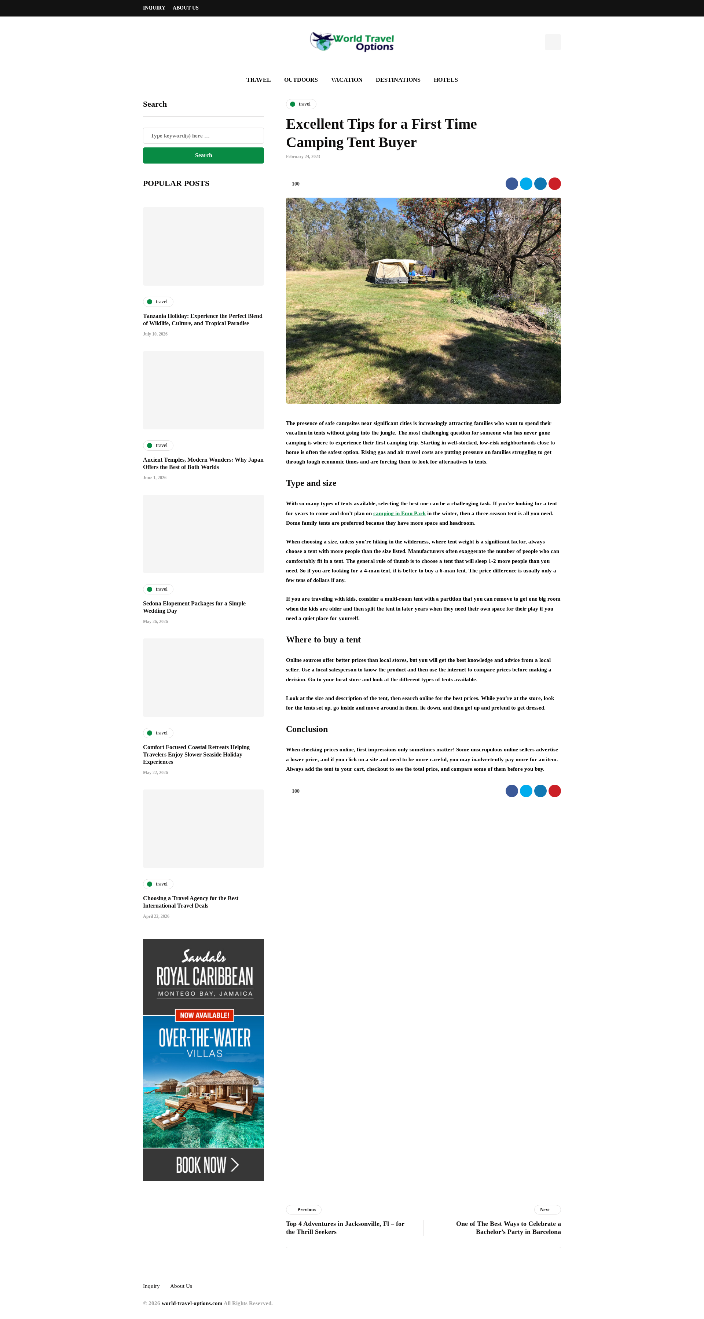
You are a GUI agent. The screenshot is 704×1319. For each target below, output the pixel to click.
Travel (258, 80)
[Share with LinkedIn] (540, 183)
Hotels (446, 80)
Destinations (398, 80)
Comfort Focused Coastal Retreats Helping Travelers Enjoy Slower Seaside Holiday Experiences (196, 754)
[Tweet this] (526, 183)
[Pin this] (555, 183)
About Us (186, 8)
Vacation (347, 80)
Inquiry (154, 8)
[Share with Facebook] (512, 183)
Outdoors (301, 80)
